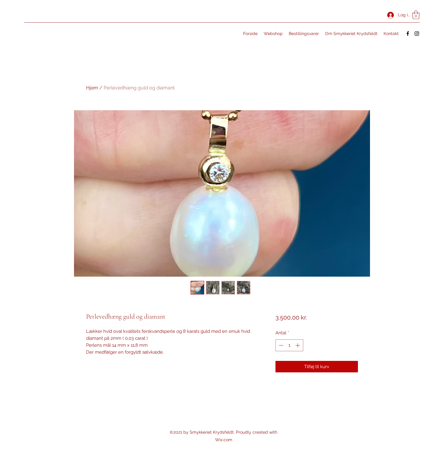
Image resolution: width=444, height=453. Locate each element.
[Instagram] (417, 34)
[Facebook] (408, 34)
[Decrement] (280, 345)
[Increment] (298, 345)
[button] (416, 15)
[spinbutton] (289, 345)
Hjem (92, 88)
